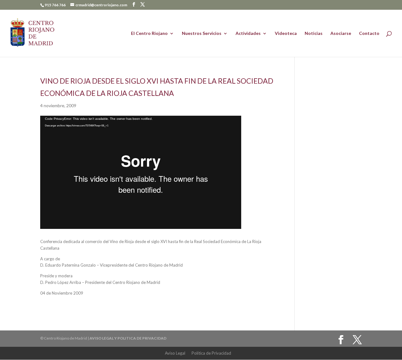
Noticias (314, 33)
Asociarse (340, 33)
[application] (140, 172)
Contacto (369, 33)
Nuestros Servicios (201, 33)
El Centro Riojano (149, 33)
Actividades (248, 33)
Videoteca (286, 33)
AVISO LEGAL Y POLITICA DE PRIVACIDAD (128, 338)
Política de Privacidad (211, 353)
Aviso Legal (175, 353)
